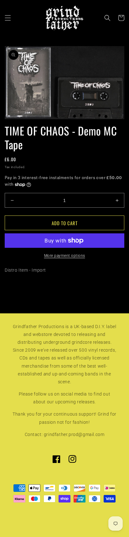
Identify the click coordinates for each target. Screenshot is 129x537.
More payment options (64, 255)
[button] (8, 18)
